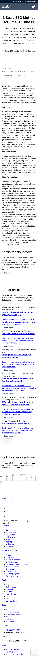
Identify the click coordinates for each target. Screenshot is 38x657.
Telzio (4, 580)
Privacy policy (11, 652)
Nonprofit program (13, 571)
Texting (9, 542)
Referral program (13, 576)
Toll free (9, 539)
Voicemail (10, 546)
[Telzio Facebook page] (7, 509)
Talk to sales (11, 587)
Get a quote (10, 557)
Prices (8, 555)
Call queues (10, 530)
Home (4, 69)
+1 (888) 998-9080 (13, 630)
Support (9, 596)
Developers (10, 599)
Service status (11, 601)
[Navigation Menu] (34, 6)
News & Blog (11, 594)
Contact (5, 625)
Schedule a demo (13, 560)
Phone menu (11, 532)
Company (10, 589)
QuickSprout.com (11, 228)
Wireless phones (12, 612)
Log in (8, 584)
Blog (9, 69)
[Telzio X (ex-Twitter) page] (7, 516)
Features (5, 525)
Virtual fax (10, 544)
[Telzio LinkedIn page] (7, 506)
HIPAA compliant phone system (18, 564)
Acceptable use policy (15, 654)
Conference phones (14, 614)
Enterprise (10, 569)
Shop (4, 605)
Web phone (10, 537)
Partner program (12, 574)
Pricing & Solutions (9, 550)
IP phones (10, 609)
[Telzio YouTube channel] (7, 511)
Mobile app (10, 535)
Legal (4, 645)
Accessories (11, 621)
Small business (12, 562)
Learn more (8, 273)
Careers (9, 591)
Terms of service (12, 649)
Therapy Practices (13, 567)
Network (9, 619)
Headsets (9, 616)
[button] (4, 440)
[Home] (6, 6)
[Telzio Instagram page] (7, 514)
